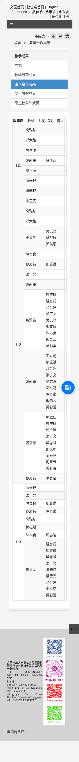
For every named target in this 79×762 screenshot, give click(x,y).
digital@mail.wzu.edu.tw (21, 684)
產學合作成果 (39, 43)
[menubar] (12, 25)
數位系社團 (60, 17)
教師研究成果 (25, 75)
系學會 (50, 12)
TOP (74, 629)
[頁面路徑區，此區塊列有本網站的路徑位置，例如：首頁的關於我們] (10, 43)
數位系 (37, 12)
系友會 (64, 12)
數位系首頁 (35, 7)
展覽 (18, 65)
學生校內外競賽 (27, 103)
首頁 (17, 43)
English (53, 7)
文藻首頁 (17, 7)
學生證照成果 (25, 94)
